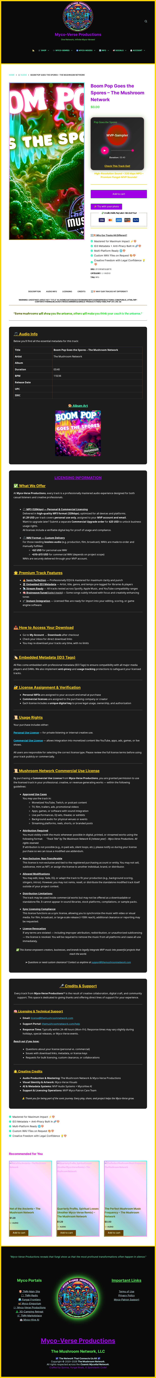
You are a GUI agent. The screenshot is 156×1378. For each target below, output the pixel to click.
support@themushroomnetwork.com (111, 962)
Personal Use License (26, 732)
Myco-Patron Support (126, 1299)
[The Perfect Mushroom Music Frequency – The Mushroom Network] (125, 1182)
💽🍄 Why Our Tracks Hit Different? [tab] (109, 291)
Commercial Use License (28, 740)
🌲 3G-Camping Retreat (29, 1311)
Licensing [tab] (67, 291)
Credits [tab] (81, 291)
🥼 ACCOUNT (136, 50)
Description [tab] (34, 291)
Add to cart (119, 193)
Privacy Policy (126, 1295)
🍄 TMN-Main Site (29, 1291)
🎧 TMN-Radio (29, 1295)
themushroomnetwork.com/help (61, 1023)
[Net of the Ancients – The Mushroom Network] (30, 1182)
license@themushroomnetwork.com (52, 1018)
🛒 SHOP (42, 50)
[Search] (146, 21)
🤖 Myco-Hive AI (29, 1319)
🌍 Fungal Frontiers (29, 1299)
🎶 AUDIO (106, 273)
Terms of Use (126, 1291)
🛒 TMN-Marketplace (29, 1315)
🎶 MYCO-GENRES (61, 50)
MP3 (97, 277)
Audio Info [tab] (51, 291)
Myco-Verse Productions (78, 34)
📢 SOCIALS (118, 50)
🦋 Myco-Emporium (29, 1303)
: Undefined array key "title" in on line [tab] (78, 301)
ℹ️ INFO (102, 50)
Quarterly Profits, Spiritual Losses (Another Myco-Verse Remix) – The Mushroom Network (78, 1212)
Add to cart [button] (19, 1232)
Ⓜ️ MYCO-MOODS (84, 50)
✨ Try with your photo (106, 206)
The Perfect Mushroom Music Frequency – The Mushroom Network (123, 1212)
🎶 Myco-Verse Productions (29, 1307)
